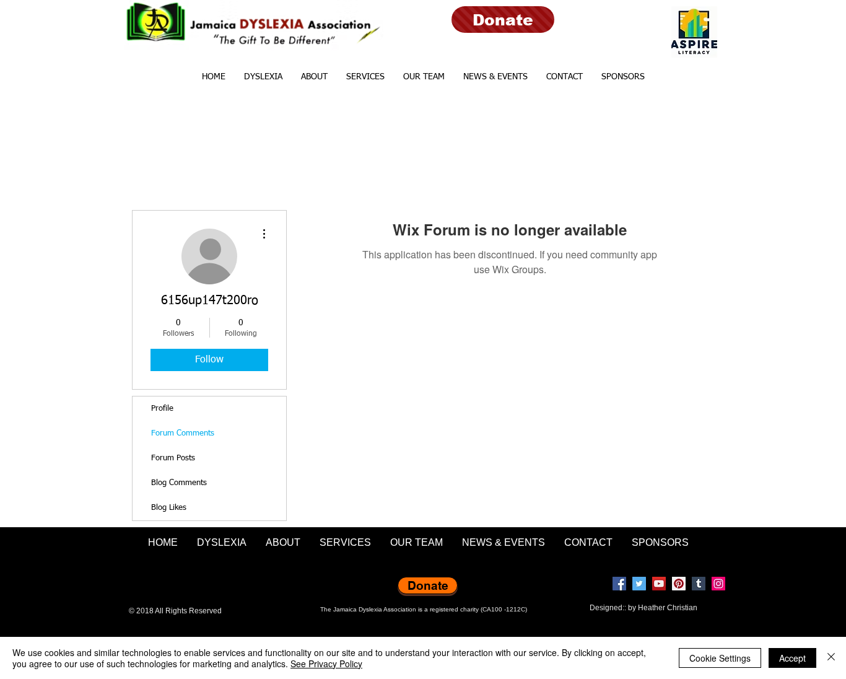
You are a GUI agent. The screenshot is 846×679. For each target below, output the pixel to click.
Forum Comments (182, 433)
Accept (792, 658)
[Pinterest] (679, 583)
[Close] (831, 658)
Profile (162, 409)
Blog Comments (179, 483)
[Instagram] (718, 583)
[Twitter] (639, 583)
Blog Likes (168, 508)
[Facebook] (619, 583)
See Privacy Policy (326, 663)
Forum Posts (173, 458)
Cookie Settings (720, 658)
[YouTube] (659, 583)
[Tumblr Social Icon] (698, 583)
